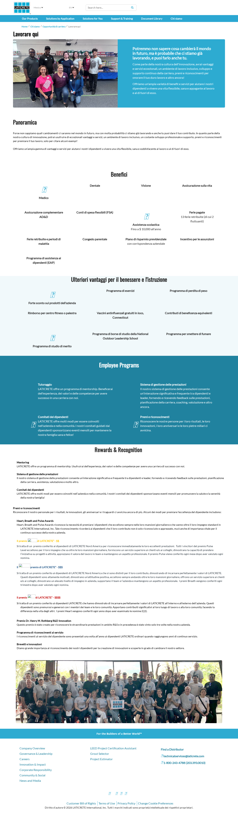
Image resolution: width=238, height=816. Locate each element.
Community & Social (32, 775)
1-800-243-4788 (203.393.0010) (184, 762)
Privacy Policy (126, 803)
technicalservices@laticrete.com (183, 756)
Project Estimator (101, 759)
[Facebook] (109, 794)
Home (25, 26)
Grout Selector (99, 753)
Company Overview (32, 748)
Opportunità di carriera (54, 26)
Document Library (151, 18)
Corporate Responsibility (36, 770)
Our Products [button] (30, 18)
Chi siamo (35, 26)
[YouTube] (121, 794)
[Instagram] (116, 794)
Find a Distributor (172, 749)
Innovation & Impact (33, 764)
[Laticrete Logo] (22, 7)
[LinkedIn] (126, 794)
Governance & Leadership (36, 753)
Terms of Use (107, 803)
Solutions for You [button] (93, 18)
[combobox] (111, 7)
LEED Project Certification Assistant (113, 748)
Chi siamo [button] (176, 18)
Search (132, 7)
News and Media (30, 780)
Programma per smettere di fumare (188, 334)
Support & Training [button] (122, 18)
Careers (25, 759)
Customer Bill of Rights (81, 803)
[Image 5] (119, 691)
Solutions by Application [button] (60, 18)
